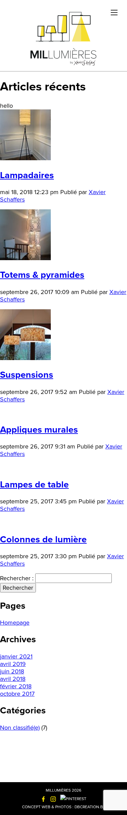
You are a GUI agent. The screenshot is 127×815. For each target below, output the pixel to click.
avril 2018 (12, 679)
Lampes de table (34, 484)
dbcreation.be (90, 806)
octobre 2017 (17, 693)
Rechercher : (17, 578)
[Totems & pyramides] (25, 258)
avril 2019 (13, 664)
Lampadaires (27, 175)
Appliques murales (39, 429)
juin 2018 (12, 671)
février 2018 (15, 686)
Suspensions (26, 374)
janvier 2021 (16, 656)
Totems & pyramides (42, 274)
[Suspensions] (25, 358)
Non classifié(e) (20, 727)
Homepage (14, 622)
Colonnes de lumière (43, 539)
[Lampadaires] (25, 158)
